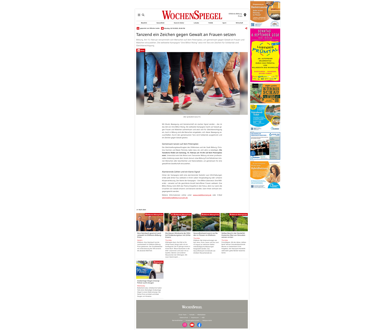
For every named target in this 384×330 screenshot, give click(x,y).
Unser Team (182, 315)
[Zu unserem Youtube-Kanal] (192, 325)
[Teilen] (246, 28)
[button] (139, 15)
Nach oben (142, 210)
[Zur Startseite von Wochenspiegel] (192, 14)
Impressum (195, 317)
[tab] (140, 50)
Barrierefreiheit (177, 320)
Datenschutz (184, 317)
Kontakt (191, 315)
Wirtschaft (239, 23)
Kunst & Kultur (179, 23)
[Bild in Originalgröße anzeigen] (192, 83)
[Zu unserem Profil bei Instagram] (184, 325)
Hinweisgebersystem (193, 320)
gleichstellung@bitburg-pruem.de (175, 198)
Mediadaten (201, 315)
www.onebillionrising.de (202, 195)
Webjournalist (207, 320)
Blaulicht (144, 23)
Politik (210, 23)
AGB (203, 317)
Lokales (196, 23)
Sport (224, 23)
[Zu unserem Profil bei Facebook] (199, 325)
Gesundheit (160, 23)
